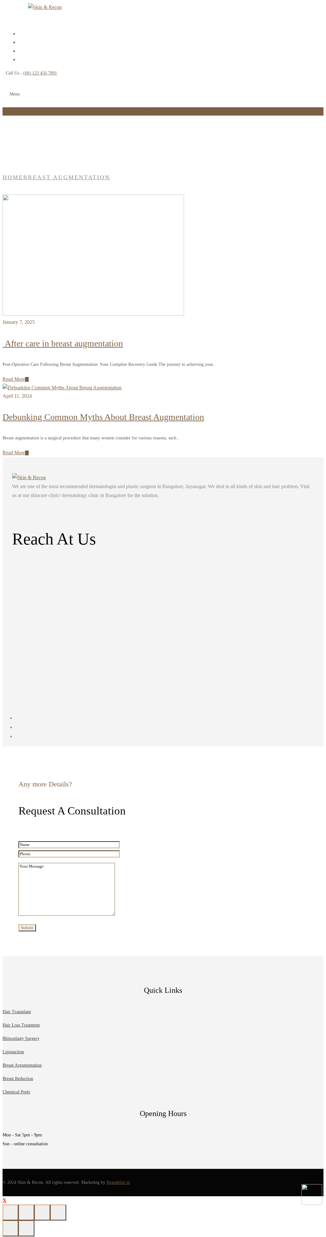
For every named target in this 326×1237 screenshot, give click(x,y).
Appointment (163, 111)
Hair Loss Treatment (21, 1025)
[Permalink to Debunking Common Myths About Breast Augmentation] (62, 387)
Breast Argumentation (22, 1065)
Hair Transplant (17, 1011)
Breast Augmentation (66, 177)
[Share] (42, 1212)
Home (13, 177)
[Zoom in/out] (10, 1212)
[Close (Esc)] (58, 1212)
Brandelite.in (118, 1182)
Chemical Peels (16, 1092)
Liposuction (13, 1051)
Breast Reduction (18, 1078)
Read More (14, 379)
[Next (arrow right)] (26, 1228)
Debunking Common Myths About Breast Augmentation (103, 417)
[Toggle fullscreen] (26, 1212)
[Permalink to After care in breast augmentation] (93, 313)
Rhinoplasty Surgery (21, 1038)
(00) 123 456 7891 (40, 73)
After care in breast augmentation (63, 343)
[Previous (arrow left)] (10, 1228)
